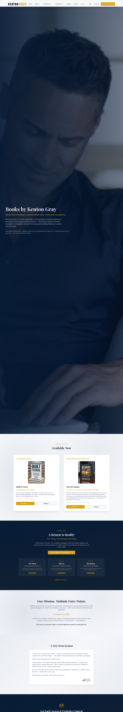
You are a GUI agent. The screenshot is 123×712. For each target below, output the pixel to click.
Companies (58, 4)
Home (30, 4)
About (36, 4)
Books (82, 4)
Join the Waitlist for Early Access (60, 552)
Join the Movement (108, 4)
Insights (68, 4)
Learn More (24, 503)
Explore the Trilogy (60, 580)
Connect (96, 4)
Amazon (46, 503)
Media (76, 4)
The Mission (46, 4)
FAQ (90, 4)
